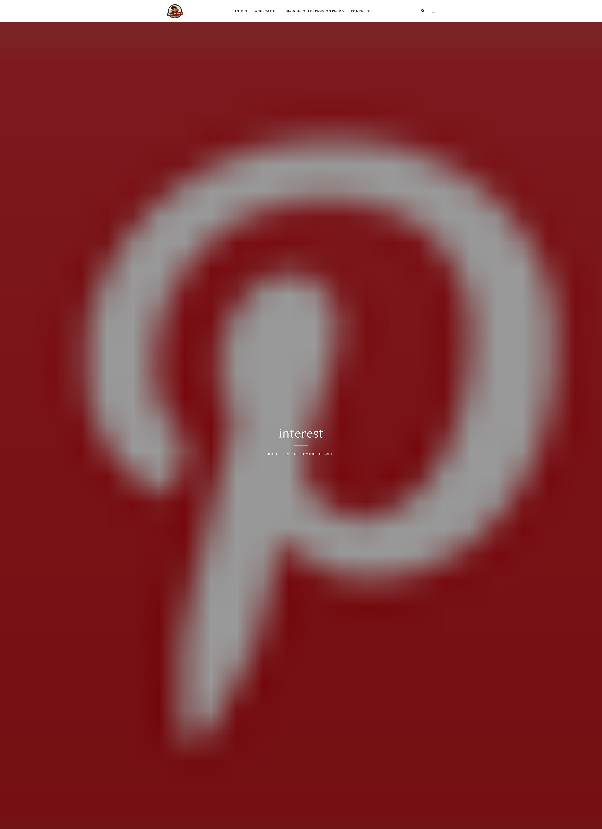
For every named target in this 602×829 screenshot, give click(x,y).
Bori (272, 453)
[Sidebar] (433, 11)
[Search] (423, 11)
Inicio (241, 10)
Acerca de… (266, 10)
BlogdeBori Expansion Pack (313, 10)
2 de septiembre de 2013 (307, 453)
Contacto (361, 10)
